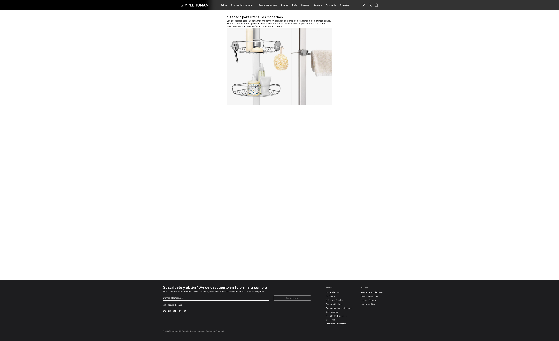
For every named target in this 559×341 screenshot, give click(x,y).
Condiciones (210, 331)
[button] (224, 5)
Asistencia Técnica (334, 300)
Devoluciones (332, 312)
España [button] (178, 305)
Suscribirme (292, 298)
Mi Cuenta (330, 296)
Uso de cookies (368, 304)
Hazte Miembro (333, 292)
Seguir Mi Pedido (334, 304)
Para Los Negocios (369, 296)
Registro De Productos (336, 316)
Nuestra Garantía (368, 300)
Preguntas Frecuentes (336, 324)
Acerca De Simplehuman (372, 292)
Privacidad (220, 331)
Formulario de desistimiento (339, 308)
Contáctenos (332, 320)
